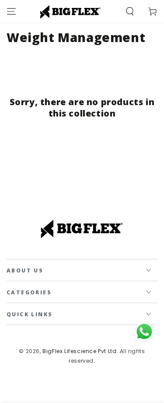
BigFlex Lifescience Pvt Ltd (79, 351)
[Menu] (11, 11)
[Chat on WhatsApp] (144, 332)
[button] (130, 11)
